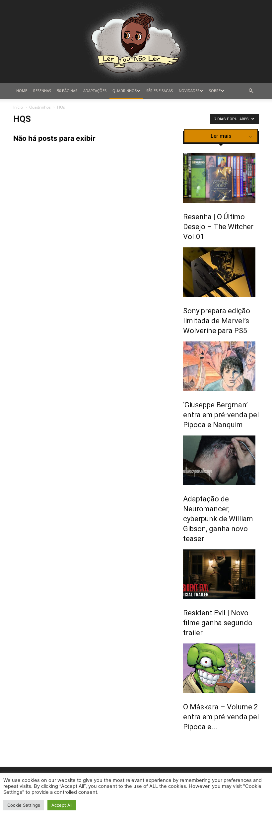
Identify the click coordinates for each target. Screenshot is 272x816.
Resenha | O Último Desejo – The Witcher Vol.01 (218, 227)
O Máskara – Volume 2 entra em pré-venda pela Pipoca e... (223, 717)
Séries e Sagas (159, 90)
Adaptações (94, 90)
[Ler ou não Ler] (136, 41)
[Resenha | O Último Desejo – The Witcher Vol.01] (223, 178)
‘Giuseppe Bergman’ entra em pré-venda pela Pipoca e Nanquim (223, 415)
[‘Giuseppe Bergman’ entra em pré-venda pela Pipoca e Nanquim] (223, 366)
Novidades (189, 90)
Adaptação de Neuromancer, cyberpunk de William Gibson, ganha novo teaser (218, 519)
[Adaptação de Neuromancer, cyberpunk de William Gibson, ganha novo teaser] (223, 460)
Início (18, 107)
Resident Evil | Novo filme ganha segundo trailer (217, 623)
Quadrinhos (124, 90)
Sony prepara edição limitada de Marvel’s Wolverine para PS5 (216, 321)
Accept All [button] (61, 805)
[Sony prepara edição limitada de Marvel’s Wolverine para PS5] (223, 272)
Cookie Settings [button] (23, 805)
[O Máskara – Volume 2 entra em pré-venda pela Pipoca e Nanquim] (223, 668)
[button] (251, 91)
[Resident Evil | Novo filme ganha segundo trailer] (223, 574)
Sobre (215, 90)
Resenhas (42, 90)
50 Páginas (67, 90)
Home (21, 90)
